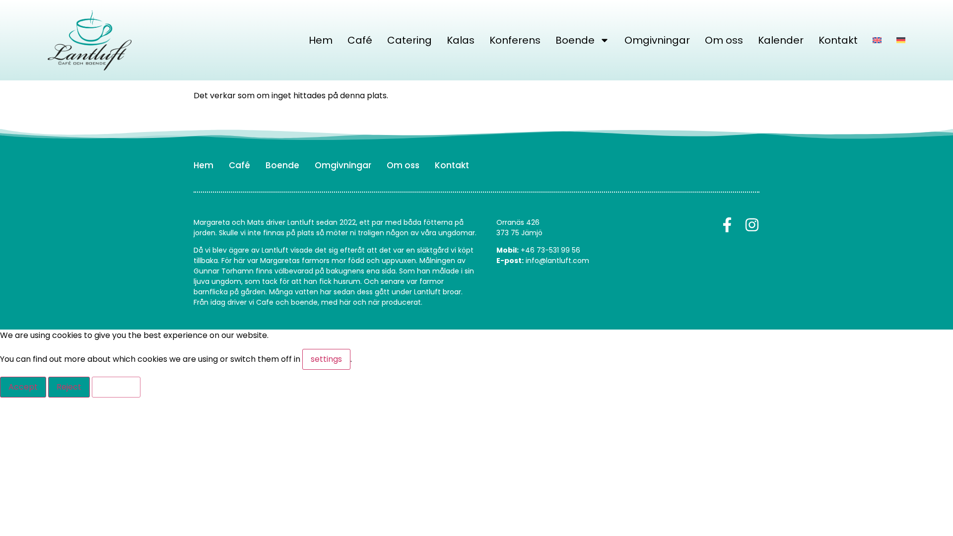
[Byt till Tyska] (900, 40)
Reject (69, 387)
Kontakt (838, 40)
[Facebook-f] (727, 224)
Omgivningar (657, 40)
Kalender (781, 40)
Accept (23, 387)
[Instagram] (752, 224)
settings (326, 359)
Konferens (515, 40)
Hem (321, 40)
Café (359, 40)
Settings (116, 387)
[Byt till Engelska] (877, 40)
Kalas (461, 40)
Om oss (724, 40)
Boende (575, 40)
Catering (409, 40)
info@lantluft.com (557, 261)
